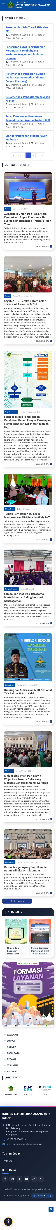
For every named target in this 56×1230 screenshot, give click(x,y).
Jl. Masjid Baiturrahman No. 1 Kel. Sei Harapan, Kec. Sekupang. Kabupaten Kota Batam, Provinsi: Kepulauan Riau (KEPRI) (28, 1130)
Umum (7, 209)
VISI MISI (12, 1071)
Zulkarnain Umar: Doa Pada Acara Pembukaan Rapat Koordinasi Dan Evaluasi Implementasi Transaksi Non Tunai (27, 219)
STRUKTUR (12, 1065)
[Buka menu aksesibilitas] (8, 1221)
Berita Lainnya (17, 901)
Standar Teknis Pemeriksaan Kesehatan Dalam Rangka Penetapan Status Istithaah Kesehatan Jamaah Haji (27, 422)
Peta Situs (9, 1161)
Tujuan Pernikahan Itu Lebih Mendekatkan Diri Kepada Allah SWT (27, 515)
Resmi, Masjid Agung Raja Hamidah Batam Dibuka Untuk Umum (26, 868)
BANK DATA (13, 1053)
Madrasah (9, 771)
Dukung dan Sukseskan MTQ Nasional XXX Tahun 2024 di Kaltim (28, 691)
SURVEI (11, 1040)
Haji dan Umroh (11, 412)
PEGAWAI (12, 1059)
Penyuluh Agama (11, 589)
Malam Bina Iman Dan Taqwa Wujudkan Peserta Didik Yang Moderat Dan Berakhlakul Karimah (26, 779)
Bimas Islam (9, 509)
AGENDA (11, 1046)
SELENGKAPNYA (42, 246)
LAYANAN (12, 1034)
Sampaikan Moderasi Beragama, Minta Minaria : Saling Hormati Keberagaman (24, 597)
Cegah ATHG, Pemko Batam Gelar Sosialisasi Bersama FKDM (25, 302)
